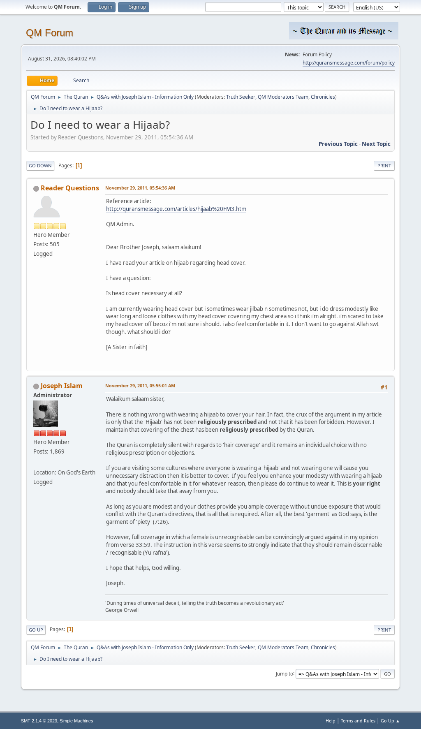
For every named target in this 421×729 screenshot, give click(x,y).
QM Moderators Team (283, 96)
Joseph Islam (62, 385)
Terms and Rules (358, 720)
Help (330, 720)
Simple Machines (76, 720)
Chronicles (323, 96)
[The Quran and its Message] (36, 462)
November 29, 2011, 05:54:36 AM (140, 188)
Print (384, 165)
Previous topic (338, 144)
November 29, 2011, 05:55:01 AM (140, 385)
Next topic (376, 144)
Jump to (284, 673)
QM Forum (49, 32)
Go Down (40, 165)
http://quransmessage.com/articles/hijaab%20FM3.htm (176, 209)
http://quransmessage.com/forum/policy (349, 62)
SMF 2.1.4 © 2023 (39, 720)
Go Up (36, 630)
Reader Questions (70, 187)
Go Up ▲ (390, 720)
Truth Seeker (240, 96)
